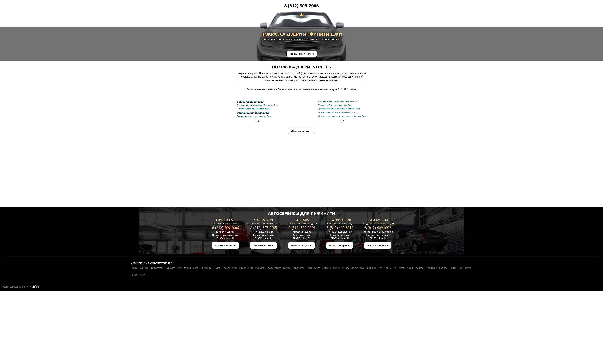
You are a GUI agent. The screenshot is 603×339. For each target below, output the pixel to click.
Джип (410, 268)
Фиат (453, 268)
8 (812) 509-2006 (301, 5)
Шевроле (259, 268)
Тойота (226, 268)
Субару (345, 268)
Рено (250, 268)
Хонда (317, 268)
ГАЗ (395, 268)
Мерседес (170, 268)
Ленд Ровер (298, 268)
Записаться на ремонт (225, 245)
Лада (134, 268)
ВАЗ (141, 268)
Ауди (234, 268)
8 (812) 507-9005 (263, 227)
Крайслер (444, 268)
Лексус (354, 268)
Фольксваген (157, 268)
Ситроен (326, 268)
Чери (460, 268)
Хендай (187, 268)
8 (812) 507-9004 (301, 227)
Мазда (278, 268)
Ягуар (468, 268)
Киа (146, 268)
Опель (269, 268)
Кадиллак (419, 268)
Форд (195, 268)
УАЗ (362, 268)
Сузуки (336, 268)
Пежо (309, 268)
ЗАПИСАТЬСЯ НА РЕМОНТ (301, 53)
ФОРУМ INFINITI (140, 275)
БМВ (179, 268)
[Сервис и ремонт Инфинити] (302, 15)
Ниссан (217, 268)
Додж (402, 268)
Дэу (380, 268)
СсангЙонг (432, 268)
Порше (388, 268)
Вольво (287, 268)
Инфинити (371, 268)
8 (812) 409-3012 (340, 227)
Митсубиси (206, 268)
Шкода (242, 268)
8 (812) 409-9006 (378, 227)
